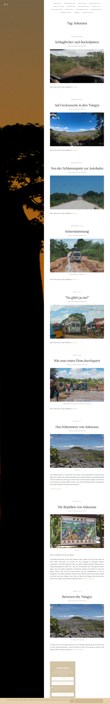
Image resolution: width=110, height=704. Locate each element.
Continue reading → (56, 489)
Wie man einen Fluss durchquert (77, 361)
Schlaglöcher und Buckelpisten (77, 42)
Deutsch (74, 87)
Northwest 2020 (77, 226)
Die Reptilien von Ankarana (77, 507)
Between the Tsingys (77, 597)
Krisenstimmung (77, 231)
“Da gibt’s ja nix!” (77, 298)
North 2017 (77, 421)
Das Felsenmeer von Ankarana (76, 427)
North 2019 (77, 292)
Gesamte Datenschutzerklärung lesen (89, 700)
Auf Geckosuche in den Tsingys (77, 105)
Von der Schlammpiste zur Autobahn (77, 168)
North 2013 (77, 591)
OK (72, 700)
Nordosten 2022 (77, 36)
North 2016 (77, 501)
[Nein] (108, 701)
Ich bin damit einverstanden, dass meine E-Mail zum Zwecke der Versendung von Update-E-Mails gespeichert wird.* (62, 689)
